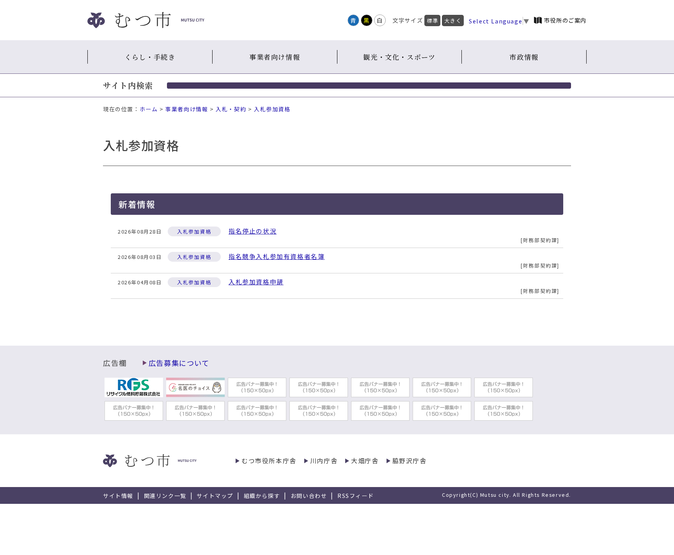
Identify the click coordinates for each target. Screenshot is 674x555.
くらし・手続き (149, 57)
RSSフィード (355, 496)
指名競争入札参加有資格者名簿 (277, 256)
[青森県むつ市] (145, 20)
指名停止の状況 (253, 231)
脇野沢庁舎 (409, 460)
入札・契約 (231, 109)
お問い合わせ (309, 496)
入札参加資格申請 (256, 281)
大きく (452, 20)
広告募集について (179, 363)
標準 (432, 20)
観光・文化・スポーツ (399, 57)
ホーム (149, 109)
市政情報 (523, 57)
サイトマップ (215, 496)
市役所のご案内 (565, 20)
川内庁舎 (323, 460)
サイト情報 (118, 496)
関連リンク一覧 (165, 496)
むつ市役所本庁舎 (268, 460)
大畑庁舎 (364, 460)
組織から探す (262, 496)
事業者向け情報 (274, 57)
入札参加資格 (272, 109)
